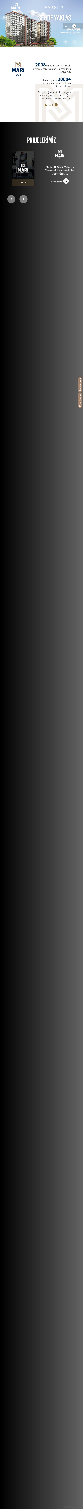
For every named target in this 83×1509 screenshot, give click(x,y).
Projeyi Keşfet (59, 181)
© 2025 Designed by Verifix (73, 1507)
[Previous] (65, 42)
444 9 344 (53, 7)
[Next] (74, 42)
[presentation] (11, 199)
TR (62, 7)
